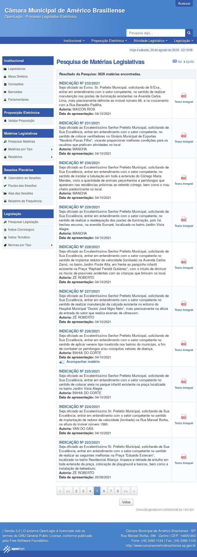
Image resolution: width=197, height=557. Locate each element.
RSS (180, 61)
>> (126, 490)
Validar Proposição (21, 120)
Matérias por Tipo (20, 149)
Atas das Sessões (20, 193)
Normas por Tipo (19, 245)
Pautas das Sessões (22, 185)
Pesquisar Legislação (23, 222)
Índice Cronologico (21, 229)
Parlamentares (18, 99)
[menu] (28, 80)
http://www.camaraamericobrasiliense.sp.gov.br (161, 545)
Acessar (184, 3)
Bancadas (15, 92)
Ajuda (190, 61)
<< (68, 490)
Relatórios (15, 157)
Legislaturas (16, 69)
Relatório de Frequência (25, 201)
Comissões (16, 84)
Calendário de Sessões (24, 178)
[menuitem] (28, 69)
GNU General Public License (39, 535)
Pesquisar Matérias (21, 141)
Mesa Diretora (18, 76)
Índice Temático (19, 237)
